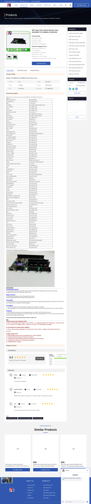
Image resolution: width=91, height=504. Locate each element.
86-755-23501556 (36, 1)
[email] (76, 89)
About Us (47, 5)
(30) (74, 74)
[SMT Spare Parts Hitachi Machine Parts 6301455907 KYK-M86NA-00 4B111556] (18, 41)
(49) (76, 64)
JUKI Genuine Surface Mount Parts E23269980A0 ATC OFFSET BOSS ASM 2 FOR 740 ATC (17, 465)
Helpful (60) (18, 406)
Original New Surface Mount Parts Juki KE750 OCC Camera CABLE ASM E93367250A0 (44, 465)
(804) (74, 36)
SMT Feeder (46, 490)
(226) (77, 42)
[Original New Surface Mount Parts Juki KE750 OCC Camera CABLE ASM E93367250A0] (45, 449)
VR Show (39, 5)
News (55, 5)
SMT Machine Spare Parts (49, 495)
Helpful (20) (18, 378)
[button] (7, 451)
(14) (74, 71)
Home (16, 5)
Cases (61, 5)
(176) (75, 58)
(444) (77, 45)
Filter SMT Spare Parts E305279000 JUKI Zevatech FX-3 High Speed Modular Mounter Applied (72, 465)
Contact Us (29, 492)
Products (23, 5)
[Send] (87, 501)
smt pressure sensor (11, 418)
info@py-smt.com (25, 1)
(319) (74, 55)
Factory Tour (30, 487)
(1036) (76, 33)
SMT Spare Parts (47, 487)
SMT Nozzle (46, 497)
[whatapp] (73, 89)
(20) (76, 67)
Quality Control (30, 490)
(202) (73, 39)
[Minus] (87, 470)
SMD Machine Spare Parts (49, 492)
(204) (74, 52)
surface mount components (25, 418)
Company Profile (31, 485)
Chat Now (77, 93)
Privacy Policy (30, 497)
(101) (75, 61)
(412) (73, 49)
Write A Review (40, 358)
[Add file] (63, 501)
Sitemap (29, 495)
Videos (32, 5)
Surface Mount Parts (18, 18)
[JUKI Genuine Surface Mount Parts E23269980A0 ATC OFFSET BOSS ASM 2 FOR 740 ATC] (17, 449)
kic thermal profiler (38, 418)
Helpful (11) (18, 392)
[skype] (70, 89)
